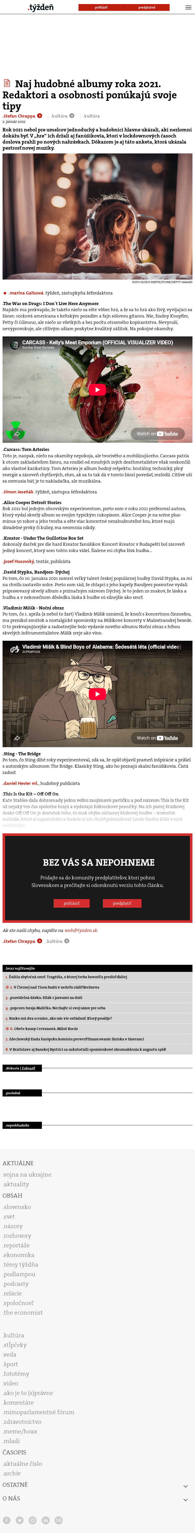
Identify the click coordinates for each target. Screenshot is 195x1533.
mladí (12, 1441)
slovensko (17, 1207)
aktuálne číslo (23, 1464)
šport (11, 1364)
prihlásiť (71, 903)
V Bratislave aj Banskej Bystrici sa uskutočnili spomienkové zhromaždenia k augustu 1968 (86, 1049)
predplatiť (122, 903)
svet (9, 1216)
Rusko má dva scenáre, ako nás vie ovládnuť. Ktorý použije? (59, 1018)
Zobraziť (28, 1068)
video (11, 1383)
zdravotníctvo (22, 1422)
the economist (23, 1313)
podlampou (20, 1274)
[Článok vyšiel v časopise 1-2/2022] (8, 83)
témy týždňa (21, 1265)
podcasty (16, 1284)
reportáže (17, 1245)
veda (10, 1355)
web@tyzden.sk (80, 930)
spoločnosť (19, 1303)
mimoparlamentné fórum (39, 1412)
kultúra (14, 1335)
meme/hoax (20, 1431)
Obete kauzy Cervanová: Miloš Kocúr (44, 1028)
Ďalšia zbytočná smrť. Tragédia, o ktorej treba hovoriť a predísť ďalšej (66, 976)
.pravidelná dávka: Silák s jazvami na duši (44, 997)
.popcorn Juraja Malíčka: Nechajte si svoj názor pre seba (55, 1008)
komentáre (19, 1403)
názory (13, 1226)
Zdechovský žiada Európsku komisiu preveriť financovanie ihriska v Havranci (75, 1039)
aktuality (16, 1184)
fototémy (16, 1374)
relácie (13, 1293)
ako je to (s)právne (28, 1393)
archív (12, 1473)
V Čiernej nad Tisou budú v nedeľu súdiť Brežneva (54, 987)
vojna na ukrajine (28, 1175)
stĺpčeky (15, 1345)
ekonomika (19, 1255)
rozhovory (17, 1236)
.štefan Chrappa (19, 116)
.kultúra (60, 116)
